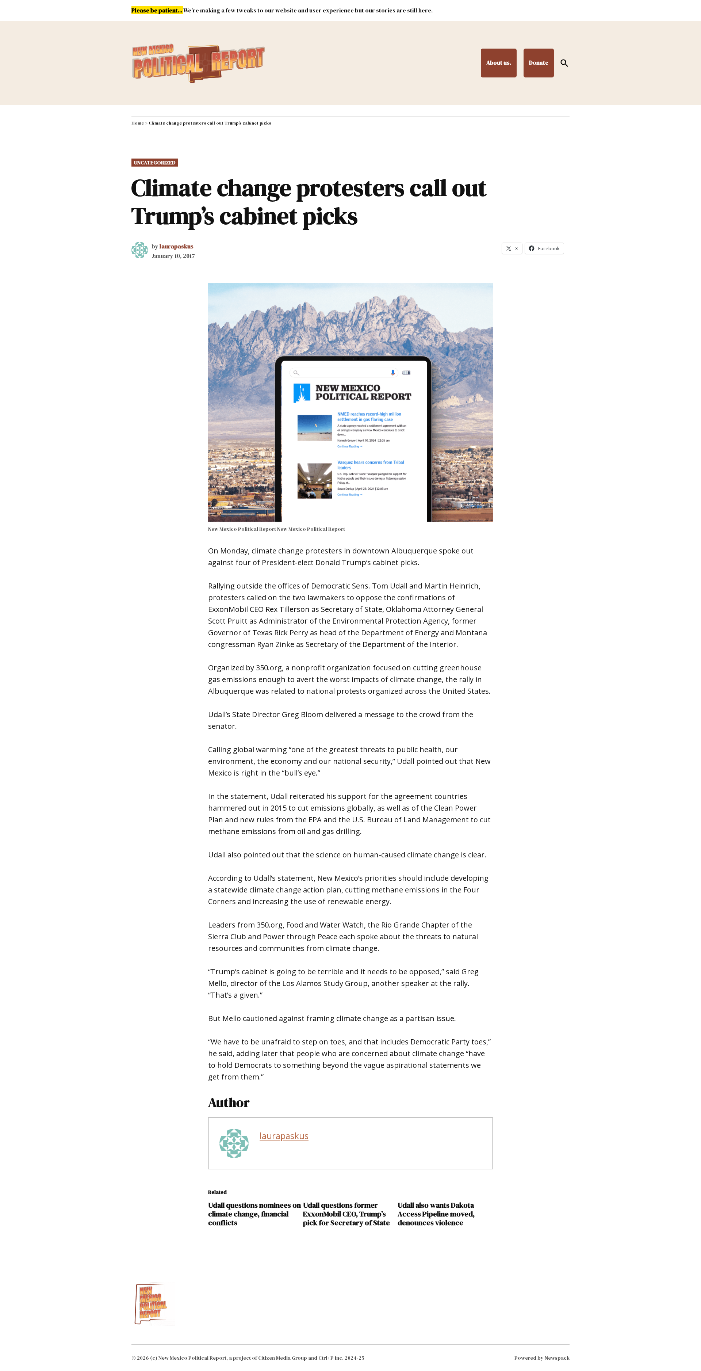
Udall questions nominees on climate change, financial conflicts (254, 1214)
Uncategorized (155, 162)
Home (137, 123)
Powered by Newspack (542, 1358)
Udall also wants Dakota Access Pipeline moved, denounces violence (436, 1214)
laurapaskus (177, 246)
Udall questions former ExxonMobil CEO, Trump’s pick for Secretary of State (346, 1214)
